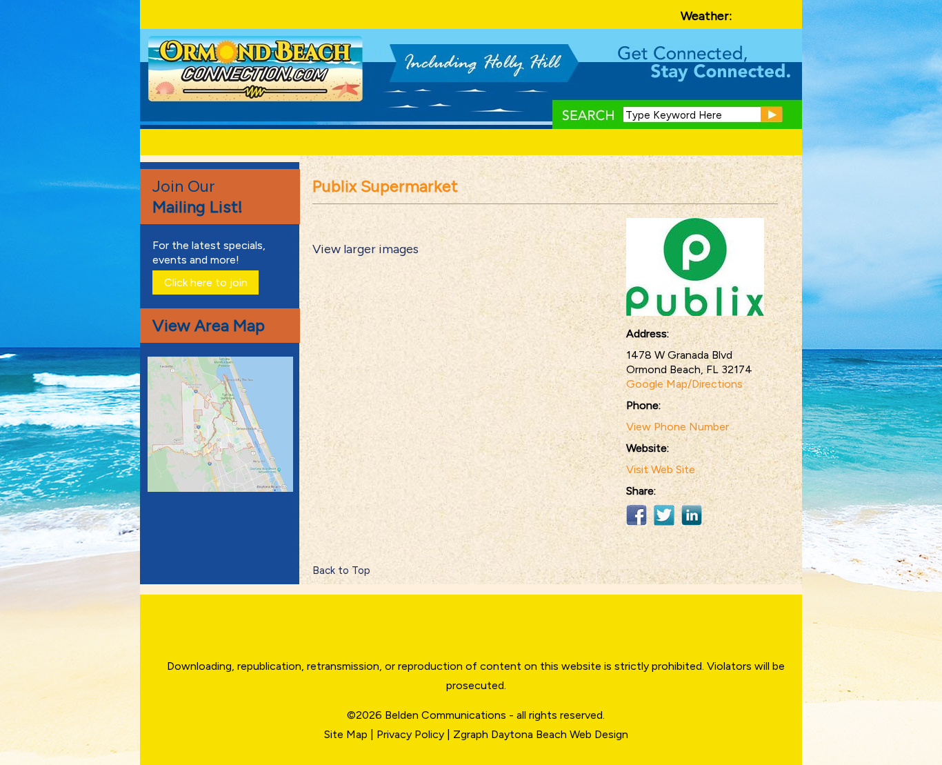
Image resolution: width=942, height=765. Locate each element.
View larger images (365, 249)
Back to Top (341, 570)
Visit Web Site (660, 469)
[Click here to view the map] (222, 488)
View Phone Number (677, 426)
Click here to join (206, 282)
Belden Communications (447, 715)
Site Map (346, 734)
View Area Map (208, 325)
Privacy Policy (410, 734)
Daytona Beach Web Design (559, 734)
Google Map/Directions (684, 383)
